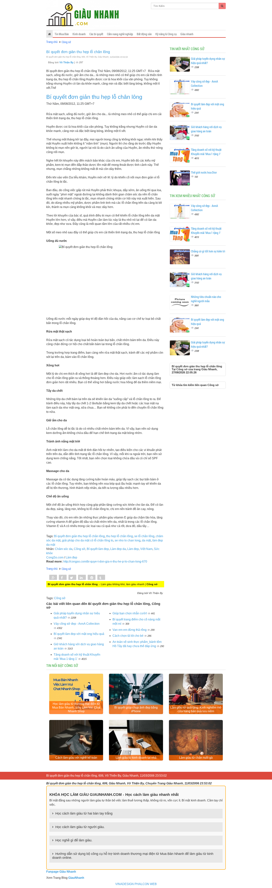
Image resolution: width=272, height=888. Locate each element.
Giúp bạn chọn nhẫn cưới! (130, 613)
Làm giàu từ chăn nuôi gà (196, 757)
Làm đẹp (133, 548)
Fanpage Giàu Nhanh (61, 871)
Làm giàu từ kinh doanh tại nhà (136, 757)
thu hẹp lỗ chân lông (119, 536)
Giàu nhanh (186, 34)
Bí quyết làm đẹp (98, 548)
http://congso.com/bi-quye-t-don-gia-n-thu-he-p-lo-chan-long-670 (105, 561)
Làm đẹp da (118, 548)
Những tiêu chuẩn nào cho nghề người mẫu (206, 299)
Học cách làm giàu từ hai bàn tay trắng (84, 813)
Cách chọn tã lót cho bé (128, 635)
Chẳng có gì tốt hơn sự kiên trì (208, 251)
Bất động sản (144, 34)
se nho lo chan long (127, 540)
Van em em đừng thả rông (130, 629)
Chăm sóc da (63, 548)
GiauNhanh (76, 877)
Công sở (66, 42)
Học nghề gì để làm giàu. (73, 840)
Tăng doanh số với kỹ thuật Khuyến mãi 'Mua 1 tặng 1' (206, 152)
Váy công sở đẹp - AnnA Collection (77, 623)
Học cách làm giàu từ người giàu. (80, 827)
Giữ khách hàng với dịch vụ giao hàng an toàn (206, 129)
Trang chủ (52, 42)
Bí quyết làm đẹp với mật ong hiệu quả (79, 633)
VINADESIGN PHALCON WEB (136, 884)
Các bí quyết (96, 34)
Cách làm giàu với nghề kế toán (76, 757)
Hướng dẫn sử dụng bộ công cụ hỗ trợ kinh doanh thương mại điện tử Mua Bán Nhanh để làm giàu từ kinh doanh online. (132, 856)
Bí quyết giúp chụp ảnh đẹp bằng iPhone (136, 709)
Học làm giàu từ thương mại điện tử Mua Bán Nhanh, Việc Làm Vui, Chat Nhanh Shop (76, 707)
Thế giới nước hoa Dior (204, 172)
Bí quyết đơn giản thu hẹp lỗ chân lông (78, 52)
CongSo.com (54, 557)
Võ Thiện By (66, 62)
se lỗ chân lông (144, 536)
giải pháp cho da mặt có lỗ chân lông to (87, 540)
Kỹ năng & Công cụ (166, 34)
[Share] (53, 577)
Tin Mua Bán (62, 34)
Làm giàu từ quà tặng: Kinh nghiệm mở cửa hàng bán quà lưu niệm (195, 709)
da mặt (146, 540)
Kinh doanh (79, 34)
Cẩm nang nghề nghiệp (120, 34)
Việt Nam (146, 548)
